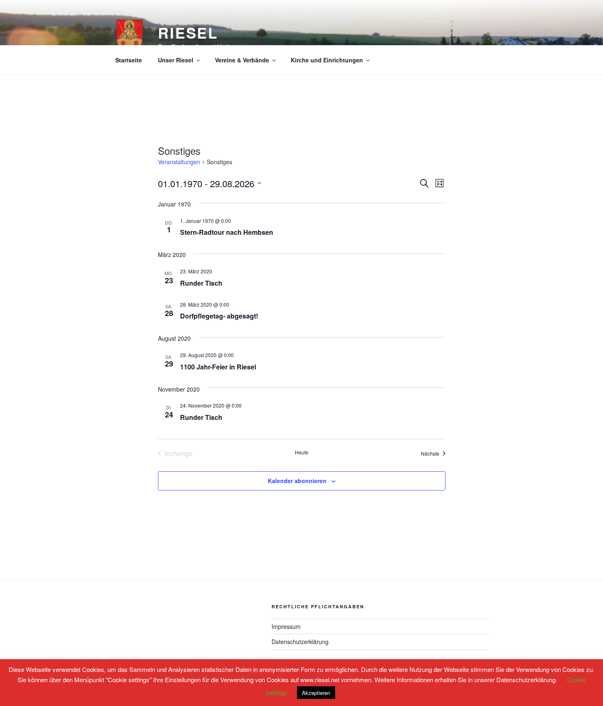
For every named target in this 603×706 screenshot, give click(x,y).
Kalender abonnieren (297, 481)
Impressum (286, 626)
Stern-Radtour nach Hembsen (226, 232)
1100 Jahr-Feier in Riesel (218, 366)
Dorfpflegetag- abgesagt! (219, 316)
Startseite (128, 60)
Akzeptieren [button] (316, 693)
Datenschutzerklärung (300, 641)
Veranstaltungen (179, 162)
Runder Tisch (201, 283)
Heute (301, 452)
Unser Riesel (175, 60)
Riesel (188, 32)
